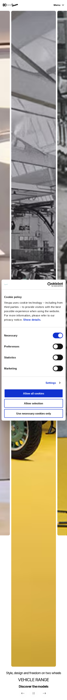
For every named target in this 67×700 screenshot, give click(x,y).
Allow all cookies (33, 393)
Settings (51, 382)
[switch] (58, 346)
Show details (31, 319)
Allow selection (33, 403)
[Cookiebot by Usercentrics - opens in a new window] (48, 284)
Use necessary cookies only (33, 413)
